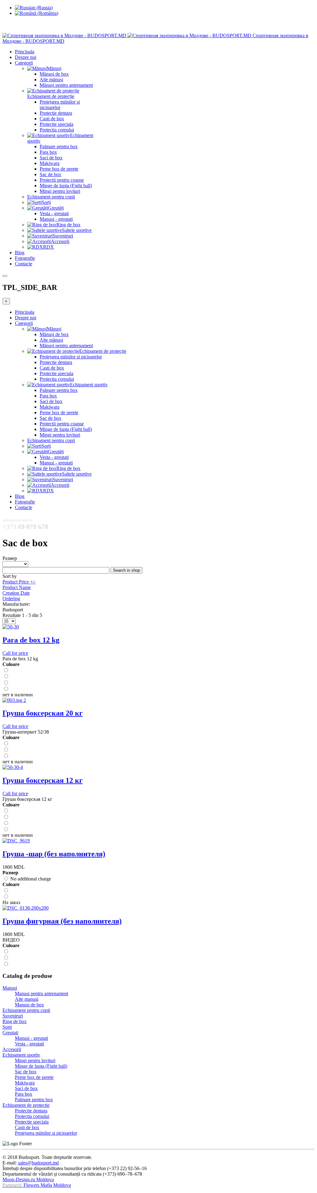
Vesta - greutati (54, 213)
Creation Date (16, 593)
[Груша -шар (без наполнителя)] (16, 840)
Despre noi (25, 57)
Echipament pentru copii (51, 196)
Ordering (11, 598)
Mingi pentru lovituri (60, 191)
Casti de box (52, 118)
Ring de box (14, 1021)
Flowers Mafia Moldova (47, 1185)
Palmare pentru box (59, 146)
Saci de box (51, 157)
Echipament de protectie (26, 1105)
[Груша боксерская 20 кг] (14, 700)
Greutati (10, 1032)
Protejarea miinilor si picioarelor (60, 104)
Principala (24, 51)
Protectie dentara (56, 113)
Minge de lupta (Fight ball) (66, 185)
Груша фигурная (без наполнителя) (62, 921)
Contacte (23, 263)
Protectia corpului (57, 129)
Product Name (16, 587)
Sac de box (50, 174)
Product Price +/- (19, 581)
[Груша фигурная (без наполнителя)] (25, 908)
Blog (19, 252)
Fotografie (25, 258)
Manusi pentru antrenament (41, 993)
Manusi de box (29, 1004)
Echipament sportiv (21, 1055)
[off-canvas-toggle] (4, 276)
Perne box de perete (59, 168)
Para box (48, 152)
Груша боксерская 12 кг (42, 780)
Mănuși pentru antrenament (66, 85)
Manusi (9, 988)
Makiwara (49, 163)
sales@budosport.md (38, 1162)
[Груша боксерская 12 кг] (12, 767)
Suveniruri (12, 1015)
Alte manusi (26, 999)
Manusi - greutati (56, 219)
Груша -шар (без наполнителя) (53, 854)
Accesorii (11, 1049)
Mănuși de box (54, 74)
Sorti (7, 1027)
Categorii (24, 62)
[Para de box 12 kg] (10, 626)
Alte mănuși (51, 79)
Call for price (15, 653)
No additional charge (30, 878)
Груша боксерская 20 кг (42, 713)
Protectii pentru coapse (62, 180)
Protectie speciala (56, 124)
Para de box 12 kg (30, 640)
